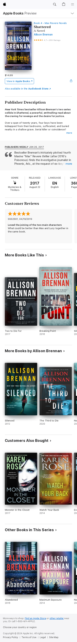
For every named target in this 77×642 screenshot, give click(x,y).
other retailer (57, 618)
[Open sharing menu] (71, 81)
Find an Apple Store (35, 618)
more (69, 132)
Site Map (53, 637)
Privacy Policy (10, 637)
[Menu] (72, 4)
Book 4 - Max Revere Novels (50, 23)
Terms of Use (28, 637)
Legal (43, 637)
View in (18, 81)
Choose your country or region (20, 627)
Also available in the (27, 88)
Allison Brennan (43, 34)
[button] (54, 4)
